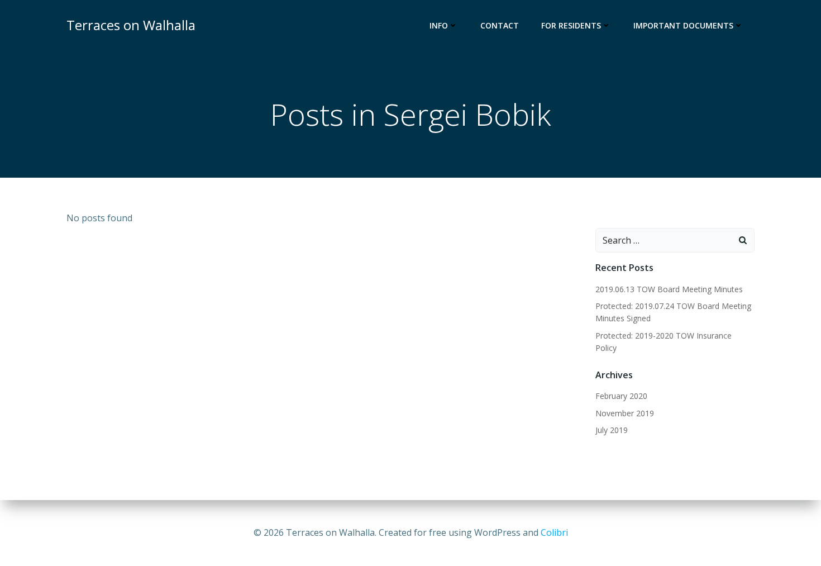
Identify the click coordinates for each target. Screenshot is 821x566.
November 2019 (624, 413)
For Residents (571, 25)
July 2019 (611, 430)
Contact (499, 25)
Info (438, 25)
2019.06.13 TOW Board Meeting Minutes (669, 289)
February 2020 (621, 396)
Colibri (554, 532)
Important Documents (683, 25)
